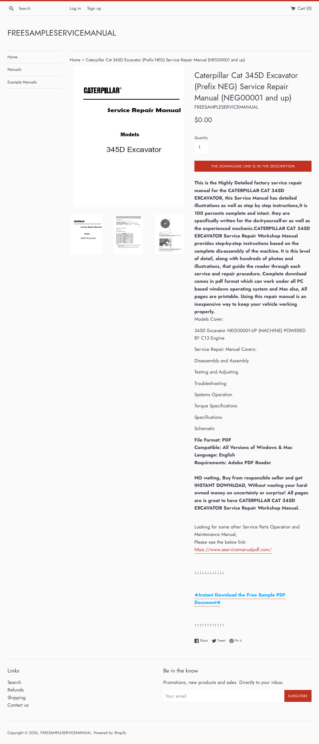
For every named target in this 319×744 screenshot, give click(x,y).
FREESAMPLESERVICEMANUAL (61, 33)
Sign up (94, 8)
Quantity (201, 138)
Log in (75, 8)
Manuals (14, 69)
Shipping (16, 697)
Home (12, 57)
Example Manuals (22, 82)
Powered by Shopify (110, 733)
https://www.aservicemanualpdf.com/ (233, 549)
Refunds (15, 689)
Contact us (18, 705)
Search (14, 682)
